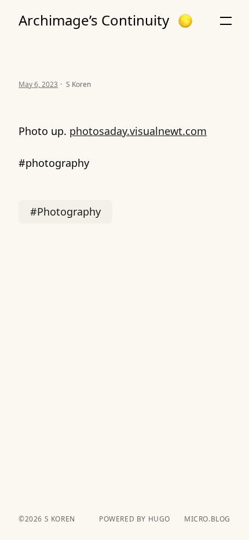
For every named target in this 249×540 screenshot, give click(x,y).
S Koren (58, 519)
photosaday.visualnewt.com (138, 131)
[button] (185, 21)
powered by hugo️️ (134, 519)
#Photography (65, 211)
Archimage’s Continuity (94, 20)
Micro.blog (207, 519)
